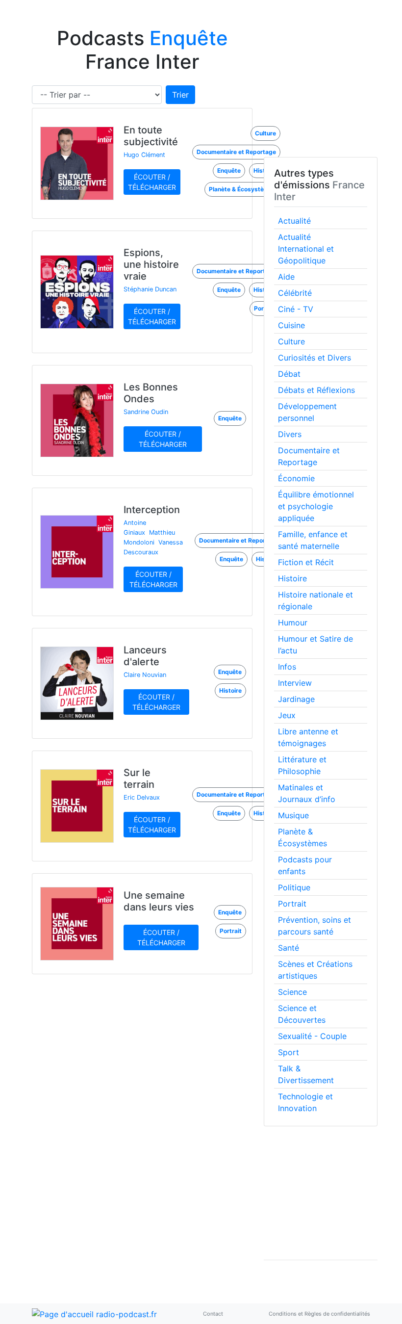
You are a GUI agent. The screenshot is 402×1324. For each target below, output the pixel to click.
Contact (213, 1313)
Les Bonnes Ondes (151, 393)
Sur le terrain (139, 778)
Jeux (287, 715)
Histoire (292, 578)
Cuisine (291, 325)
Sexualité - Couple (312, 1036)
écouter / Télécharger (152, 182)
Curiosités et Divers (314, 358)
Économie (296, 478)
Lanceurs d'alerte (145, 656)
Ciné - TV (295, 309)
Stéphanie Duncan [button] (150, 289)
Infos (287, 667)
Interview (295, 683)
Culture (291, 341)
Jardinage (296, 699)
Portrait (292, 904)
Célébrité (295, 293)
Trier (180, 95)
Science (292, 992)
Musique (293, 815)
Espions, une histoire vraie (151, 264)
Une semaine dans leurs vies (159, 901)
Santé (288, 948)
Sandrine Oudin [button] (146, 411)
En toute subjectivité (151, 136)
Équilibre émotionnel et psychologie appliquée (316, 506)
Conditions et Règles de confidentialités (319, 1313)
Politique (294, 887)
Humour (292, 622)
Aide (286, 277)
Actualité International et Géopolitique (306, 248)
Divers (290, 434)
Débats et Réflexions (316, 390)
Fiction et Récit (306, 562)
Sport (288, 1052)
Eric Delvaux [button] (142, 797)
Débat (289, 374)
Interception (152, 510)
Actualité (294, 221)
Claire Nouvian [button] (145, 674)
